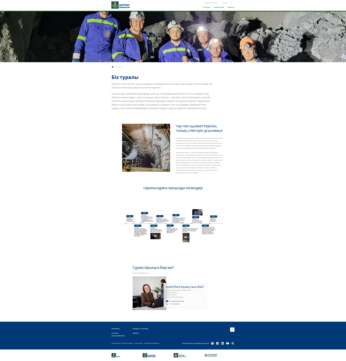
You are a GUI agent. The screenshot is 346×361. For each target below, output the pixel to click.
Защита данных (139, 343)
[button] (227, 3)
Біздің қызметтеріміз (118, 335)
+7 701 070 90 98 (174, 304)
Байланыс (136, 333)
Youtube (227, 343)
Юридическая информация (151, 343)
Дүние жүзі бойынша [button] (210, 3)
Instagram (212, 343)
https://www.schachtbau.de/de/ (149, 354)
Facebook (217, 343)
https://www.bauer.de (116, 354)
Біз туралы (115, 333)
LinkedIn (222, 343)
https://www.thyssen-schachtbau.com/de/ (211, 355)
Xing (232, 343)
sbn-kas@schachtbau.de (176, 301)
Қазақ (225, 3)
